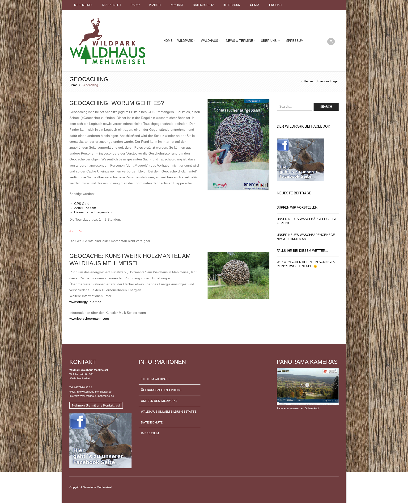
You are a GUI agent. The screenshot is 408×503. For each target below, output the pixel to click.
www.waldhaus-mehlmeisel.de (97, 395)
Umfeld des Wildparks (159, 400)
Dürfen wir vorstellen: (297, 207)
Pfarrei (155, 5)
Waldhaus (209, 40)
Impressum (232, 5)
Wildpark (185, 40)
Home (168, 40)
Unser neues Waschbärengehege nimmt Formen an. (306, 237)
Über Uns (269, 40)
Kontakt (176, 5)
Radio (135, 5)
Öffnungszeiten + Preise (161, 390)
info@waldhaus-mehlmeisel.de (94, 391)
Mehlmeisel (83, 5)
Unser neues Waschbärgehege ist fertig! (307, 221)
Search (326, 106)
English (275, 5)
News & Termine (239, 40)
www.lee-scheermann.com (89, 318)
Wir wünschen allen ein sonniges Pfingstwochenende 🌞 (306, 264)
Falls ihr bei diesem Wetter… (302, 250)
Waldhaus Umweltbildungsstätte (168, 411)
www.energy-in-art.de (85, 302)
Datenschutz (203, 5)
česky (255, 5)
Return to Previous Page (320, 81)
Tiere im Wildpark (155, 379)
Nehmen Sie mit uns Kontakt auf (96, 405)
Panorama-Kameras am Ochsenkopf (298, 408)
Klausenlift (111, 5)
